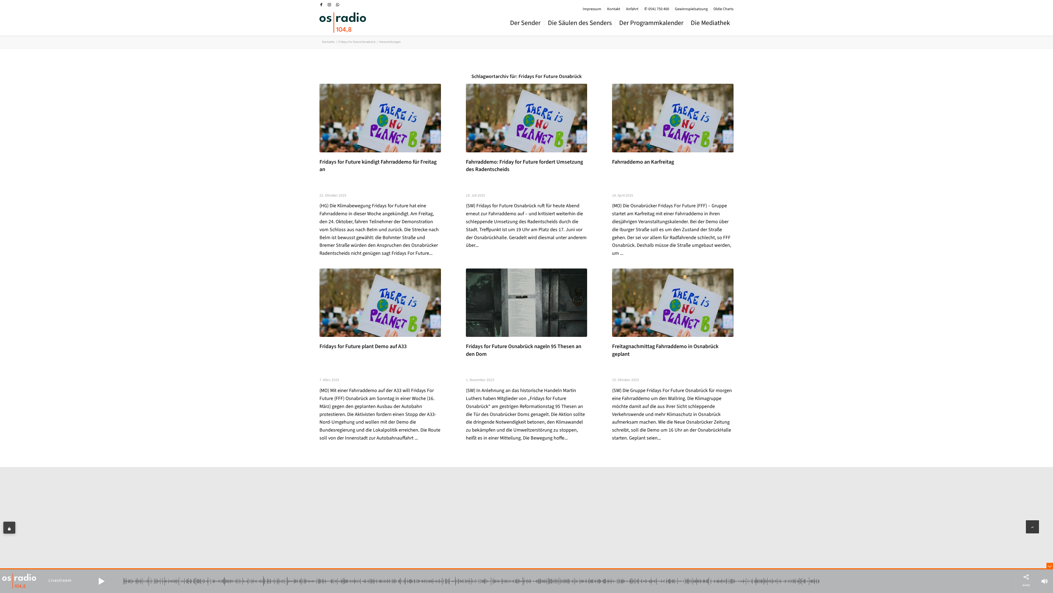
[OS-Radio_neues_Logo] (342, 22)
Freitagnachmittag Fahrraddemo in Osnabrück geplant (665, 350)
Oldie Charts (724, 9)
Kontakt (613, 9)
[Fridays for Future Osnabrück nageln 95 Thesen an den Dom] (526, 302)
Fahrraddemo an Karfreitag (643, 162)
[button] (101, 581)
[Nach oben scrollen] (1032, 527)
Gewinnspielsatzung (691, 9)
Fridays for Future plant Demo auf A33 (363, 346)
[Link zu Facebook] (321, 5)
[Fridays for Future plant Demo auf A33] (380, 302)
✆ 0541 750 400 (656, 9)
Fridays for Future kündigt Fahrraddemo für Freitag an (378, 166)
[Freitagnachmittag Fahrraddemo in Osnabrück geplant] (673, 302)
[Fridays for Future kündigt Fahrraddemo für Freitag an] (380, 118)
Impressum (592, 9)
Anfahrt (632, 9)
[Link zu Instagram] (329, 5)
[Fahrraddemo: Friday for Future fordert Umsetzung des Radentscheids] (526, 118)
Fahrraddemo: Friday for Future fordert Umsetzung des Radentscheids (524, 166)
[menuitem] (592, 9)
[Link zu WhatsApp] (337, 5)
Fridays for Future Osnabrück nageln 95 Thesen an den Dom (523, 350)
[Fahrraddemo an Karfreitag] (673, 118)
